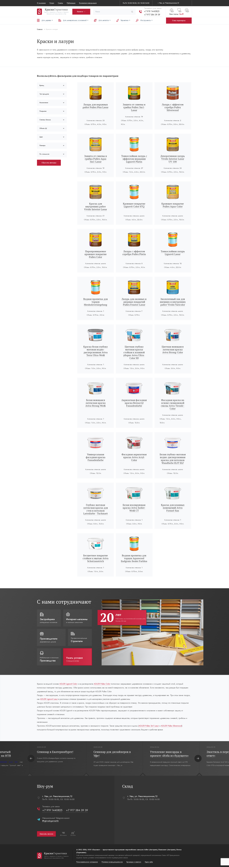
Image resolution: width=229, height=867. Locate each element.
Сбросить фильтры (49, 162)
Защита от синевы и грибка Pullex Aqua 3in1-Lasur (95, 158)
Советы (60, 3)
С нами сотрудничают (64, 601)
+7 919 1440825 (151, 11)
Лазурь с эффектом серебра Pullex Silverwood (172, 107)
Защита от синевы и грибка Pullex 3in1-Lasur (134, 107)
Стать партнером (178, 20)
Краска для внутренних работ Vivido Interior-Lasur (95, 206)
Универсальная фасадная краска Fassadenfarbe (95, 457)
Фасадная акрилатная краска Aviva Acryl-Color (134, 457)
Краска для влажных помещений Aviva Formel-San (172, 507)
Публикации (71, 3)
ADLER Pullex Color (102, 684)
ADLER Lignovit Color (68, 684)
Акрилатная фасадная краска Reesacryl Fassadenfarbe (134, 402)
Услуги (51, 3)
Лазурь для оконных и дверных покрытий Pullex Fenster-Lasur (134, 301)
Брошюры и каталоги (134, 862)
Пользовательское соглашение (87, 862)
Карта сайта (149, 862)
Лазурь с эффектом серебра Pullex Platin (134, 253)
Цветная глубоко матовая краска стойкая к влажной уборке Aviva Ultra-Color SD (134, 352)
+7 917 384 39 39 (152, 14)
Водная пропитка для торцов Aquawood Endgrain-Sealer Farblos (134, 558)
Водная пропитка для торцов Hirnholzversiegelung (95, 301)
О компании (41, 3)
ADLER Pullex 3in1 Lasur (149, 725)
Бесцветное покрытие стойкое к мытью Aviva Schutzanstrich (95, 558)
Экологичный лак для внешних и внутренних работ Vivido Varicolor (173, 301)
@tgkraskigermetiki (50, 821)
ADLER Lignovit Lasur (49, 699)
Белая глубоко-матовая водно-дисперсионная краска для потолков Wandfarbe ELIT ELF (173, 459)
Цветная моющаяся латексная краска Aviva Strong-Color (173, 349)
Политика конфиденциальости (112, 862)
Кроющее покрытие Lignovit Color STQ (134, 205)
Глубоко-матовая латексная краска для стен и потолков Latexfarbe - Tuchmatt (95, 509)
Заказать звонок (46, 834)
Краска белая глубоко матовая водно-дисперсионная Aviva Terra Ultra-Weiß (95, 351)
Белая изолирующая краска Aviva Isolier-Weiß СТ (134, 507)
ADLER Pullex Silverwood (171, 725)
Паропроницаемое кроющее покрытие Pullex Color (96, 254)
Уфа (180, 14)
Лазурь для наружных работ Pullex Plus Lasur (95, 106)
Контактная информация (88, 3)
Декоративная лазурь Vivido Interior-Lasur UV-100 (173, 158)
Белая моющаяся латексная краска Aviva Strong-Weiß (95, 402)
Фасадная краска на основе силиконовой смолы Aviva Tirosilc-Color (173, 404)
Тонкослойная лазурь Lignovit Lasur (173, 253)
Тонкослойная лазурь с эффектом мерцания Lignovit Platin (134, 158)
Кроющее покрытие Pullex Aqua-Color (172, 205)
